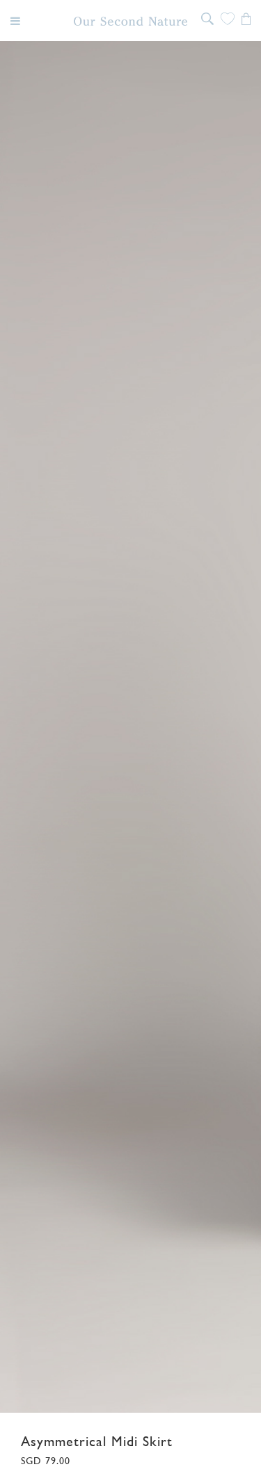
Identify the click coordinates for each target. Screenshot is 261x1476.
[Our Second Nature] (130, 21)
